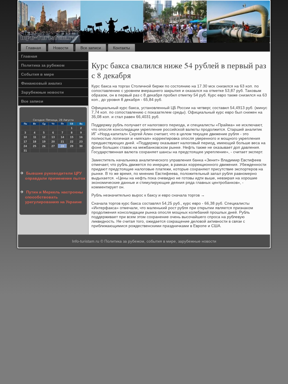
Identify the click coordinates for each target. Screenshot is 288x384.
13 (53, 137)
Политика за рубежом (42, 65)
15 (71, 137)
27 (53, 146)
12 (44, 137)
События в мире (37, 74)
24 (25, 146)
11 (34, 137)
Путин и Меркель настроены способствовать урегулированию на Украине (54, 197)
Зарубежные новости (42, 92)
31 (25, 150)
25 (34, 146)
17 (25, 141)
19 (44, 141)
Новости (60, 48)
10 (25, 137)
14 (62, 137)
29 (71, 146)
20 (53, 141)
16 (81, 137)
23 (81, 141)
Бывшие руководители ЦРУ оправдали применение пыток (55, 175)
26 (44, 146)
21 (62, 141)
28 (62, 146)
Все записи (90, 48)
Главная (33, 48)
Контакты (121, 48)
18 (34, 141)
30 (81, 146)
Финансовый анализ (41, 83)
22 (71, 141)
